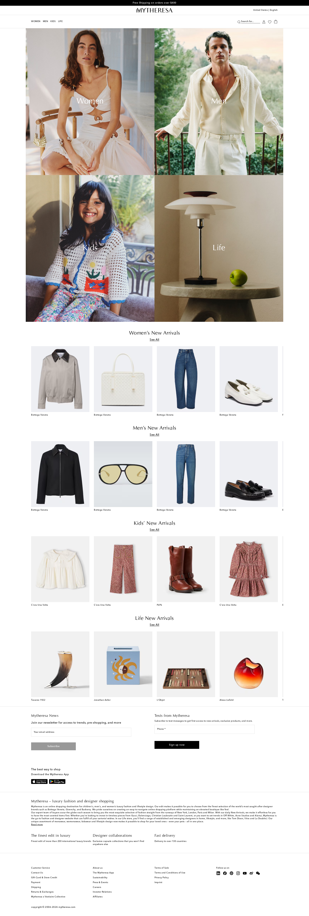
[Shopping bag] (275, 21)
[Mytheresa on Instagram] (238, 873)
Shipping (36, 887)
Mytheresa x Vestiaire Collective (48, 897)
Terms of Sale (161, 868)
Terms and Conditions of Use (169, 873)
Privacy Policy (161, 878)
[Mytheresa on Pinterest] (231, 873)
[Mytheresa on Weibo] (251, 873)
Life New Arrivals (154, 618)
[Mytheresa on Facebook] (225, 873)
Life (219, 248)
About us (97, 868)
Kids (90, 248)
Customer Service (40, 868)
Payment (35, 882)
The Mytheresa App (103, 873)
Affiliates (97, 897)
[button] (239, 21)
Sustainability (100, 878)
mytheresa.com (66, 907)
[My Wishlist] (270, 21)
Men (219, 102)
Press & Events (100, 882)
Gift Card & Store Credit (44, 878)
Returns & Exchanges (42, 892)
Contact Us (37, 873)
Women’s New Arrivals (154, 333)
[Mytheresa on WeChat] (258, 873)
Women (90, 102)
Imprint (158, 882)
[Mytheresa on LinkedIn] (218, 873)
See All (154, 339)
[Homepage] (154, 10)
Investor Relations (102, 892)
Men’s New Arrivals (154, 428)
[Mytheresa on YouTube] (245, 873)
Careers (97, 887)
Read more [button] (37, 825)
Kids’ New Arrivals (154, 523)
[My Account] (264, 21)
